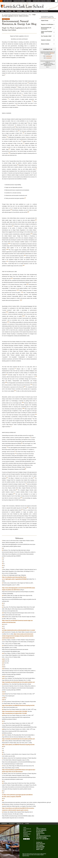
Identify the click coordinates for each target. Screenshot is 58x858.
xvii (3, 612)
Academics (19, 11)
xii (2, 583)
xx (2, 626)
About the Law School (42, 838)
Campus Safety (40, 833)
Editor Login (39, 849)
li (2, 750)
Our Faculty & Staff (46, 36)
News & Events (45, 44)
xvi (2, 607)
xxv (3, 645)
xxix (3, 663)
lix (2, 790)
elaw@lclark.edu (49, 56)
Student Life (36, 11)
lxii (2, 798)
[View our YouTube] (29, 839)
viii (2, 565)
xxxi (3, 666)
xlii (2, 709)
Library (25, 11)
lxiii (3, 800)
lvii (2, 781)
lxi (2, 794)
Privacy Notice (40, 848)
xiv (2, 603)
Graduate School (42, 1)
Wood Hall (52, 52)
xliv (3, 721)
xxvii (3, 659)
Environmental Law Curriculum (46, 28)
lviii (3, 783)
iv (2, 558)
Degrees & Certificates (47, 24)
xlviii (3, 740)
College (19, 1)
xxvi (3, 653)
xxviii (3, 661)
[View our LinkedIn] (27, 839)
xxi (2, 628)
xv (2, 605)
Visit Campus (8, 11)
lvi (2, 773)
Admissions (4, 823)
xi (2, 575)
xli (2, 707)
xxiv (3, 639)
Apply (2, 11)
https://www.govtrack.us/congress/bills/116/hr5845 (14, 711)
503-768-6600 (26, 836)
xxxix (3, 699)
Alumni (27, 823)
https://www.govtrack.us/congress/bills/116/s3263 (14, 713)
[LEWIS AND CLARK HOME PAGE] (1, 1)
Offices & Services (41, 829)
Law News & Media (41, 837)
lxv (2, 812)
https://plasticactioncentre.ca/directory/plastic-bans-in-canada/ (19, 630)
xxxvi (3, 691)
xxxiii (3, 676)
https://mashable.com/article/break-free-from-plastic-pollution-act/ (18, 682)
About (7, 1)
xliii (3, 715)
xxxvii (3, 694)
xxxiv (3, 678)
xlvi (3, 729)
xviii (3, 616)
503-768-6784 (48, 57)
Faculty (30, 11)
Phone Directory (40, 843)
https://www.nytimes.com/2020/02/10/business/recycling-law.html (18, 705)
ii (2, 548)
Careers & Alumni (46, 40)
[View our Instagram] (25, 839)
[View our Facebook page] (24, 839)
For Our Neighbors (41, 830)
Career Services (44, 11)
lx (2, 792)
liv (2, 758)
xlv (2, 723)
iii (2, 550)
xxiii (3, 632)
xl (2, 701)
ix (2, 567)
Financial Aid (20, 823)
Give (14, 11)
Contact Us (47, 49)
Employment (39, 831)
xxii (3, 630)
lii (2, 752)
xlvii (3, 735)
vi (2, 561)
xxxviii (3, 697)
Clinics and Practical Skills (46, 32)
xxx (3, 664)
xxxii (3, 668)
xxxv (3, 684)
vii (2, 563)
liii (2, 754)
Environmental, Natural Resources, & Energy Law (15, 14)
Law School (28, 1)
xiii (2, 595)
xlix (3, 746)
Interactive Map (40, 846)
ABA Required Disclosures (43, 836)
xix (2, 624)
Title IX (38, 834)
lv (2, 765)
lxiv (3, 804)
